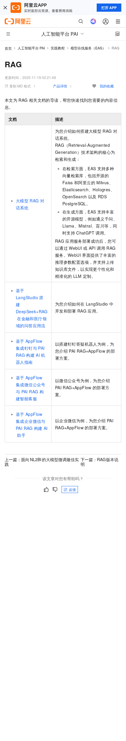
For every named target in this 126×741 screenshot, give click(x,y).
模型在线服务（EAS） (88, 47)
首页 (8, 48)
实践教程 (58, 47)
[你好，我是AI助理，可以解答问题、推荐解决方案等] (93, 21)
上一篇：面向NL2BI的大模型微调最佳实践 (42, 461)
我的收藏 (107, 85)
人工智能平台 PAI (31, 47)
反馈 (72, 489)
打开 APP (109, 7)
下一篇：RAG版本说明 (100, 461)
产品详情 (60, 85)
